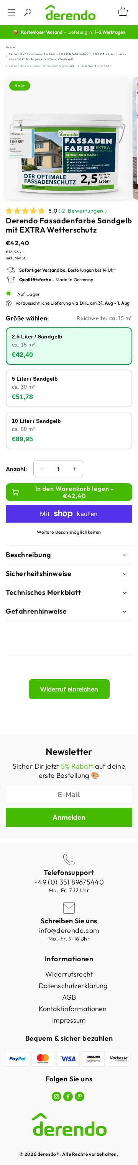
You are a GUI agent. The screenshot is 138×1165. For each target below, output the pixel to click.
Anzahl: (17, 469)
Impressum (68, 1020)
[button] (11, 12)
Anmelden (69, 817)
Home (10, 47)
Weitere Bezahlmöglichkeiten (69, 532)
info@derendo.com (69, 930)
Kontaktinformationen (73, 1008)
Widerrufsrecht (69, 974)
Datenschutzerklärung (73, 985)
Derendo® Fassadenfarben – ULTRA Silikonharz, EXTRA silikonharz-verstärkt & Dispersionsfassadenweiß (68, 56)
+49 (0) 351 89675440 (69, 882)
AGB (69, 997)
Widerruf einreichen (69, 689)
